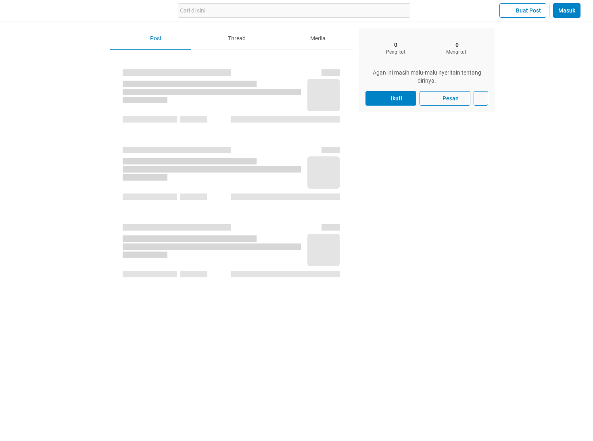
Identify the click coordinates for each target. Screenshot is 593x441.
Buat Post (528, 10)
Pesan (451, 98)
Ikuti (396, 98)
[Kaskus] (66, 10)
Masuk (566, 10)
